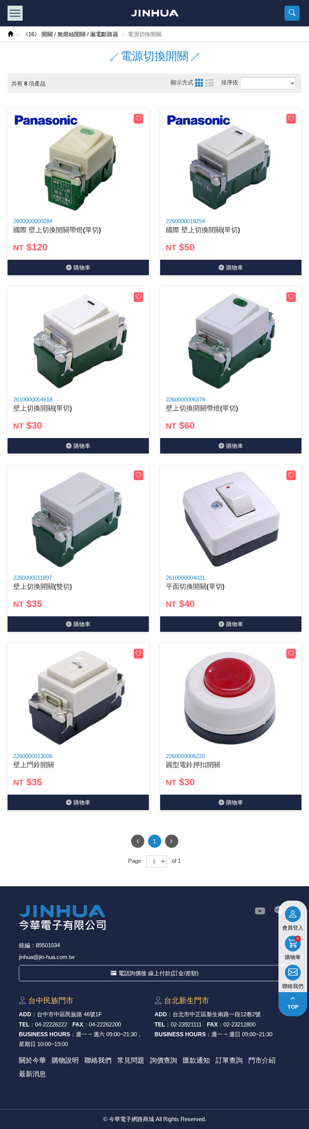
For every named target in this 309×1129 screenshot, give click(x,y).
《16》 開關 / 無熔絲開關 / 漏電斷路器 (70, 34)
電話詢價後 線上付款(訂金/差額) (158, 973)
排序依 (229, 82)
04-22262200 (105, 1024)
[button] (292, 13)
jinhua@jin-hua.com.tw (47, 957)
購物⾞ (81, 267)
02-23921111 (186, 1024)
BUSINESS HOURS (44, 1034)
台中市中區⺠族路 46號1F (69, 1014)
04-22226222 (51, 1024)
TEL (24, 1024)
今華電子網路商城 (155, 13)
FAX (77, 1024)
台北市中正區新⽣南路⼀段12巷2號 (217, 1014)
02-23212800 (239, 1024)
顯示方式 (182, 82)
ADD (25, 1014)
